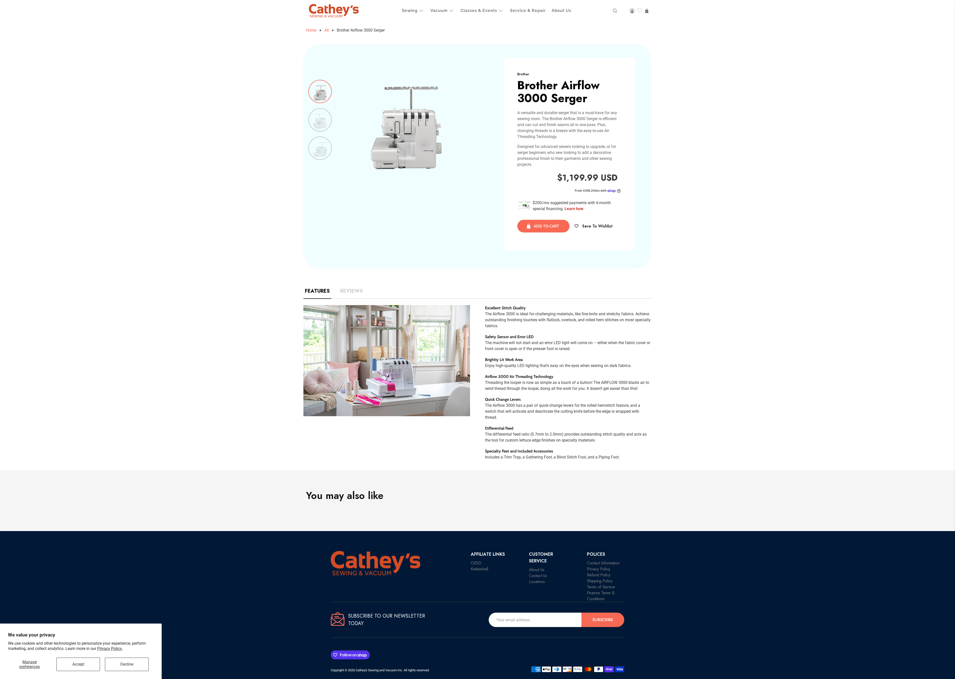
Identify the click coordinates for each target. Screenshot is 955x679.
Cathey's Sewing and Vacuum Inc (379, 670)
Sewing (410, 10)
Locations (537, 582)
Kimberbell (479, 569)
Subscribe (602, 619)
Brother (523, 74)
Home (311, 30)
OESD (476, 563)
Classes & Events (479, 10)
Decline (126, 664)
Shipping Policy (600, 581)
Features (317, 291)
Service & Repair (528, 10)
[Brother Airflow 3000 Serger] (406, 120)
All (326, 30)
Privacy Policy (598, 569)
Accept (78, 664)
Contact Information (603, 563)
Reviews (351, 291)
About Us (561, 10)
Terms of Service (601, 587)
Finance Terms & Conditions (601, 596)
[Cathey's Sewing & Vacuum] (334, 10)
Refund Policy (598, 575)
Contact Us (538, 576)
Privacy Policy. (110, 648)
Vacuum (439, 10)
